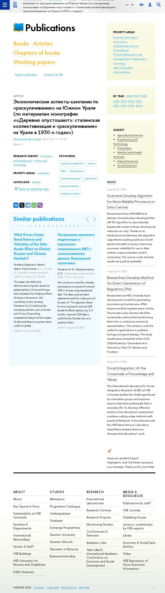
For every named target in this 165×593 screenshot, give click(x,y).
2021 (116, 106)
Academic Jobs (96, 543)
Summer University (62, 535)
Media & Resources (133, 494)
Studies (57, 492)
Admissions (57, 499)
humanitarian (121, 50)
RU (127, 4)
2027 (136, 96)
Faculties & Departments (22, 526)
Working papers (34, 62)
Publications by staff (137, 503)
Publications (50, 27)
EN (132, 4)
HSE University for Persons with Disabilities (29, 563)
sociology (119, 63)
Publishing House (134, 517)
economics (120, 42)
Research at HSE (53, 74)
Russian (36, 182)
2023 (131, 101)
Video (127, 554)
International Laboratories (95, 501)
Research (95, 492)
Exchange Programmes (65, 528)
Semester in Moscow (64, 549)
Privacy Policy (69, 587)
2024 (124, 101)
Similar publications (38, 219)
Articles (42, 43)
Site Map (84, 587)
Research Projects (99, 517)
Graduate (56, 520)
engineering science (126, 46)
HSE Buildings (22, 554)
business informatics (125, 37)
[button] (31, 226)
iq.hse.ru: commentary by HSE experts (138, 526)
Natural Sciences (127, 161)
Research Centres (99, 510)
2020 (124, 106)
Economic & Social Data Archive (139, 545)
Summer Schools (61, 542)
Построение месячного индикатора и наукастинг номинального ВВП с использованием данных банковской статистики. (76, 249)
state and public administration (123, 70)
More (139, 106)
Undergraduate (60, 513)
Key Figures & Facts (26, 506)
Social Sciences (127, 165)
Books (21, 43)
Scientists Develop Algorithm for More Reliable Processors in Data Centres (131, 201)
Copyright (52, 587)
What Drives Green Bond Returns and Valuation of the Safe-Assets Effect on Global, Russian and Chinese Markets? (32, 246)
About (19, 492)
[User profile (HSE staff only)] (150, 5)
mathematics (139, 59)
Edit (153, 586)
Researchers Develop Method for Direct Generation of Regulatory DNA (130, 283)
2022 (138, 101)
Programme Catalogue (65, 506)
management (121, 59)
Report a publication (26, 74)
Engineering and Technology (125, 142)
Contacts (38, 587)
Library (127, 535)
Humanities (124, 148)
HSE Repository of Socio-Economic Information (135, 564)
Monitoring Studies (100, 524)
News (111, 182)
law (140, 55)
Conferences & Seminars (97, 533)
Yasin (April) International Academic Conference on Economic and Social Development (102, 557)
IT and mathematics (125, 55)
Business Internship (62, 556)
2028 (129, 96)
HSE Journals (131, 510)
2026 (144, 96)
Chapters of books (36, 53)
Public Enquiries (23, 572)
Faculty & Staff (23, 546)
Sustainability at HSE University (27, 515)
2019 (131, 106)
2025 (116, 101)
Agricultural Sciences (130, 135)
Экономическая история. (28, 139)
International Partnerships (22, 537)
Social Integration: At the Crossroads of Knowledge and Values (130, 373)
